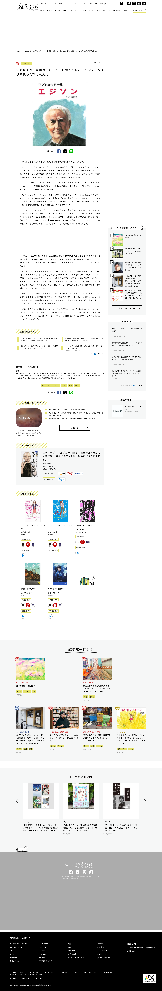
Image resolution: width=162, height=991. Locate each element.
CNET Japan (43, 943)
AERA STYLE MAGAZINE (76, 957)
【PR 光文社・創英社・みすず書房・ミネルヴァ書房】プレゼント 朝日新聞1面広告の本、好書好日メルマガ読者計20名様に (41, 828)
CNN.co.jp (42, 947)
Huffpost (42, 950)
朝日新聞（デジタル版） (19, 943)
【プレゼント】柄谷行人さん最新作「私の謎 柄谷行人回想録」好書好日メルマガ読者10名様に (120, 828)
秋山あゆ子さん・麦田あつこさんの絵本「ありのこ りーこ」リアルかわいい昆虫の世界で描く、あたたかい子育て (131, 739)
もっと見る (137, 10)
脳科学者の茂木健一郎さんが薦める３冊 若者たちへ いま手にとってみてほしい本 (133, 266)
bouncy (42, 957)
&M (11, 947)
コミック (82, 10)
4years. (100, 943)
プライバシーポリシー (91, 972)
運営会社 (13, 978)
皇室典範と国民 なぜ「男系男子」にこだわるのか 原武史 (133, 251)
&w (15, 947)
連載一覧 (103, 4)
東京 (31, 749)
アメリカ (99, 746)
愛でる (57, 386)
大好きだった (26, 63)
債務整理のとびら (45, 961)
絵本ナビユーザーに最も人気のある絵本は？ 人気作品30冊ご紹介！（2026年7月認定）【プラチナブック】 (133, 295)
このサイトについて (17, 972)
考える (49, 10)
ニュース (67, 4)
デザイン (60, 746)
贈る (119, 749)
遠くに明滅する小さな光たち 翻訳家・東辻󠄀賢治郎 (66, 409)
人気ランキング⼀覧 (127, 308)
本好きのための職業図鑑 (59, 732)
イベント (75, 4)
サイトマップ (34, 972)
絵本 (64, 10)
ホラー (91, 10)
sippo (70, 943)
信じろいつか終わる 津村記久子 (133, 236)
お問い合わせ (40, 978)
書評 (60, 4)
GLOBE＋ (71, 947)
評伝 (76, 386)
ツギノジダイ (102, 950)
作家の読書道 (88, 683)
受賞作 (57, 10)
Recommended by (88, 354)
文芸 (34, 691)
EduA (12, 950)
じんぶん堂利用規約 (35, 974)
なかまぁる (72, 954)
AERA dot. (42, 954)
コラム (54, 4)
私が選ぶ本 (101, 10)
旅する (19, 749)
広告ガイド (25, 978)
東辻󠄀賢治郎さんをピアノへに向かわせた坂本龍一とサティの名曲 (71, 419)
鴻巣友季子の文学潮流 (91, 732)
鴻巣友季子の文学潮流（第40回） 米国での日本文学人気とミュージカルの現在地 (97, 738)
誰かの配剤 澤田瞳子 (25, 685)
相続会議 (100, 947)
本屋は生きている (22, 732)
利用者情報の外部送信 (112, 972)
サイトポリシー (50, 972)
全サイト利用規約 (16, 974)
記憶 (64, 386)
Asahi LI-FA (101, 954)
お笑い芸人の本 (114, 10)
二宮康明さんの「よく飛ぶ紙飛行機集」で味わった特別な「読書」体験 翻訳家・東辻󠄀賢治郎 (75, 414)
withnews (13, 957)
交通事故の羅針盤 (104, 957)
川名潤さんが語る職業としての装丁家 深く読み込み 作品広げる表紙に (64, 738)
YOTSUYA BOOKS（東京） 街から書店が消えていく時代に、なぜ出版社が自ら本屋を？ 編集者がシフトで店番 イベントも (133, 281)
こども (130, 749)
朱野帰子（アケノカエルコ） (28, 367)
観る (42, 10)
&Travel (21, 947)
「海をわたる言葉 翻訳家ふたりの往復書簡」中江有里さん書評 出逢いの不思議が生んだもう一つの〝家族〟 (80, 828)
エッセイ (72, 10)
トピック (83, 4)
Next (145, 801)
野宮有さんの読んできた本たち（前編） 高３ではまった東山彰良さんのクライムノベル (96, 688)
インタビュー (45, 4)
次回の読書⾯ (93, 4)
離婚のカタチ (15, 961)
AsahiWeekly (131, 951)
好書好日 (28, 7)
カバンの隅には (22, 683)
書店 (25, 749)
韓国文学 (127, 10)
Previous (17, 801)
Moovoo (13, 954)
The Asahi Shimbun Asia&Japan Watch (141, 947)
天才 (70, 386)
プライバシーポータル (69, 972)
